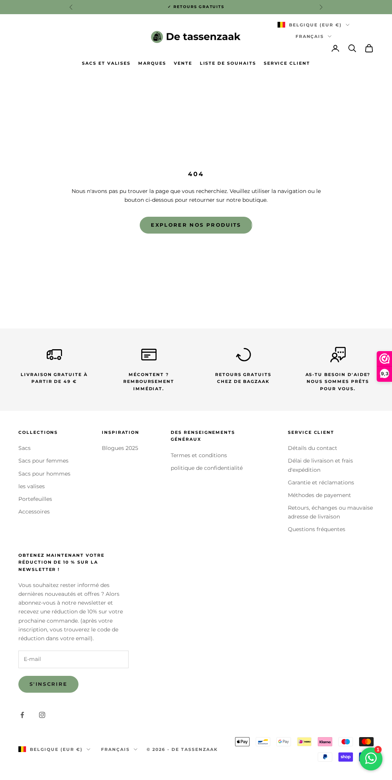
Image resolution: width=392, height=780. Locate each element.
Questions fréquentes (316, 529)
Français (310, 36)
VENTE (183, 63)
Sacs (24, 448)
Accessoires (34, 511)
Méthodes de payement (319, 495)
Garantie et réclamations (321, 482)
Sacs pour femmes (43, 460)
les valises (31, 486)
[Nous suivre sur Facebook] (22, 715)
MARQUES (152, 63)
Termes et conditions (199, 455)
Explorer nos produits (196, 225)
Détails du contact (312, 448)
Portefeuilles (35, 498)
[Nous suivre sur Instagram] (42, 715)
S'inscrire (48, 684)
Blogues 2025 (120, 448)
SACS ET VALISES (106, 63)
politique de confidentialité (207, 467)
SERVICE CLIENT (287, 63)
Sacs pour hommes (44, 473)
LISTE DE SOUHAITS (228, 63)
